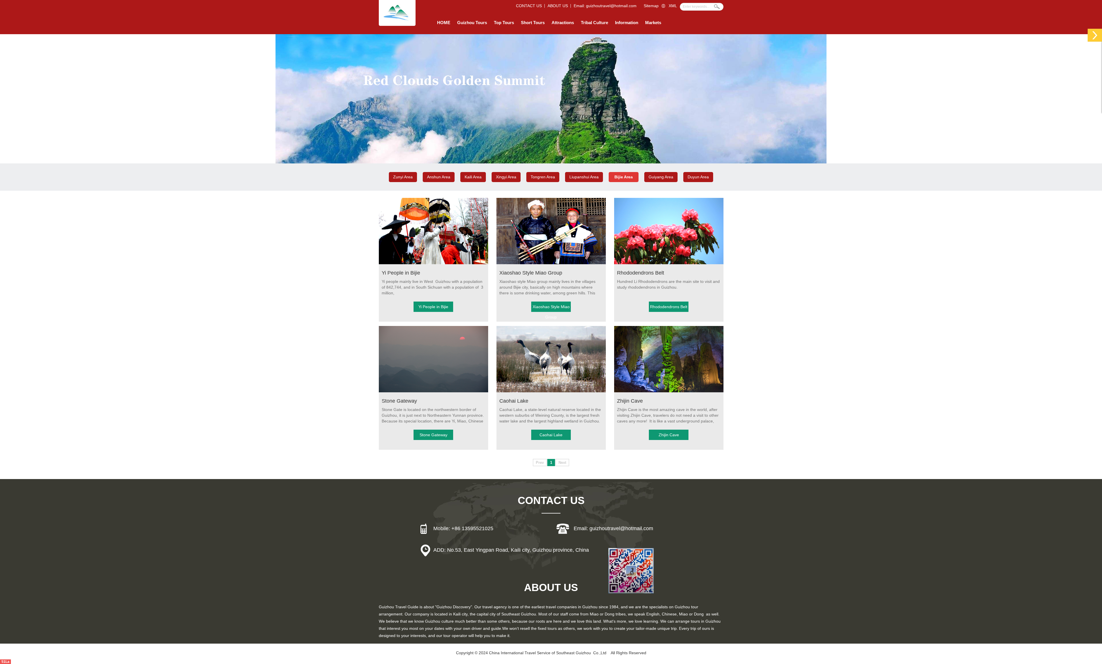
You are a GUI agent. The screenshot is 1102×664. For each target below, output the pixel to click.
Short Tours (533, 22)
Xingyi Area (506, 177)
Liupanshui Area (584, 177)
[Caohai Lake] (551, 391)
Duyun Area (698, 177)
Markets (653, 22)
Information (626, 22)
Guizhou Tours (472, 22)
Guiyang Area (661, 177)
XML (673, 5)
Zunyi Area (403, 177)
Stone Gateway (399, 401)
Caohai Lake (513, 401)
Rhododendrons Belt (640, 273)
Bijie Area (623, 177)
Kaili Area (473, 177)
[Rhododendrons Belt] (668, 263)
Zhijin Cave (630, 401)
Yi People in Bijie (401, 273)
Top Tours (504, 22)
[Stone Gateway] (433, 391)
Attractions (563, 22)
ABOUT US (558, 5)
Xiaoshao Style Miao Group (530, 273)
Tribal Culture (594, 22)
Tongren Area (543, 177)
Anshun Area (438, 177)
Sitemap (651, 5)
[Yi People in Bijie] (433, 263)
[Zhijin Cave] (668, 391)
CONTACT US (529, 5)
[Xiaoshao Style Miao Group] (551, 263)
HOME (443, 22)
